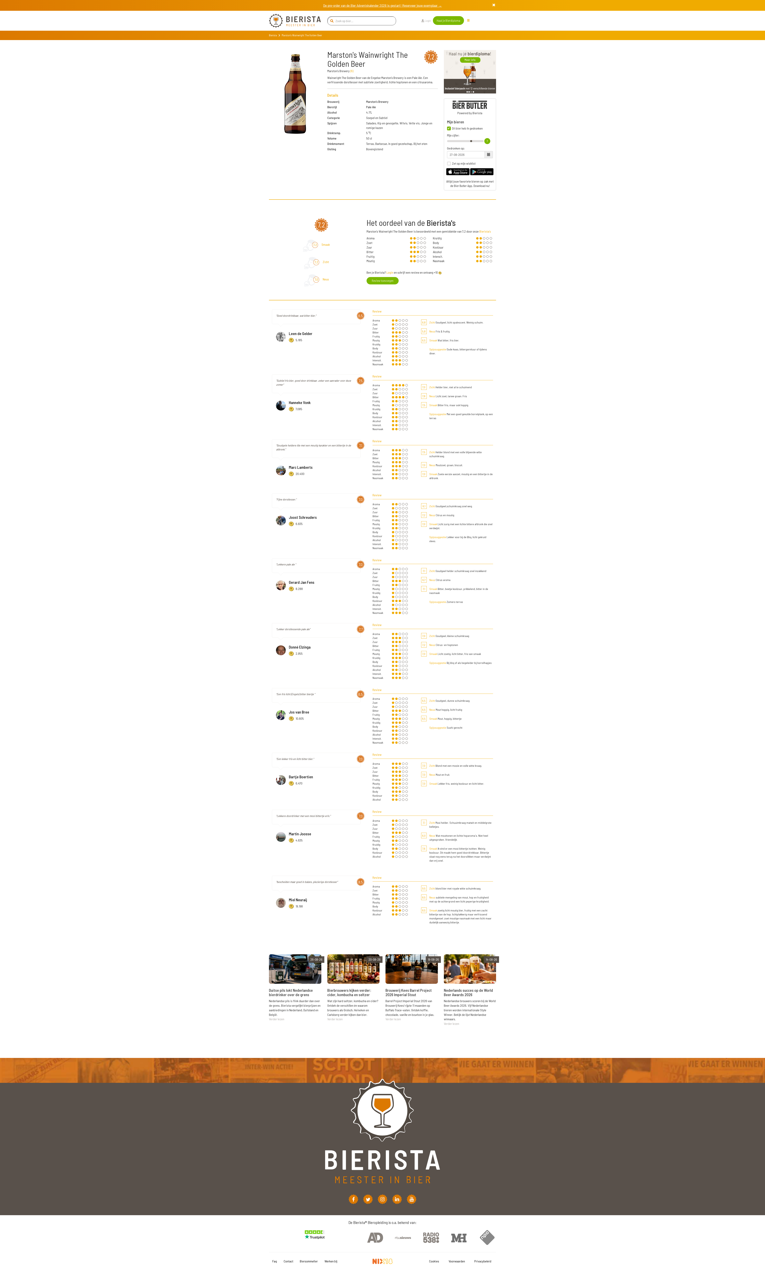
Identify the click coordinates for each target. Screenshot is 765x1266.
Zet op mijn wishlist (464, 163)
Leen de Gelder (300, 333)
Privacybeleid (482, 1261)
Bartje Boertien (301, 776)
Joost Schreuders (303, 517)
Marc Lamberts (301, 467)
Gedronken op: (456, 148)
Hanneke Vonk (300, 402)
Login (427, 20)
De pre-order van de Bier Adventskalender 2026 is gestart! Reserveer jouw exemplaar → (382, 5)
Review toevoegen (382, 280)
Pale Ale (371, 107)
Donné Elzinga (300, 647)
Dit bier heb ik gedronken (467, 128)
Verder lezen (276, 1019)
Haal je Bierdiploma (448, 20)
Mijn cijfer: (453, 135)
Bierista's (485, 231)
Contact (288, 1261)
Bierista (273, 35)
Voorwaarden (457, 1261)
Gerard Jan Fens (301, 582)
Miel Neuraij (298, 899)
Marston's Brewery (377, 101)
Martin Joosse (300, 833)
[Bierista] (292, 21)
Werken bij (331, 1261)
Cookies (434, 1261)
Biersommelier (309, 1261)
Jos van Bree (299, 712)
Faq (274, 1261)
